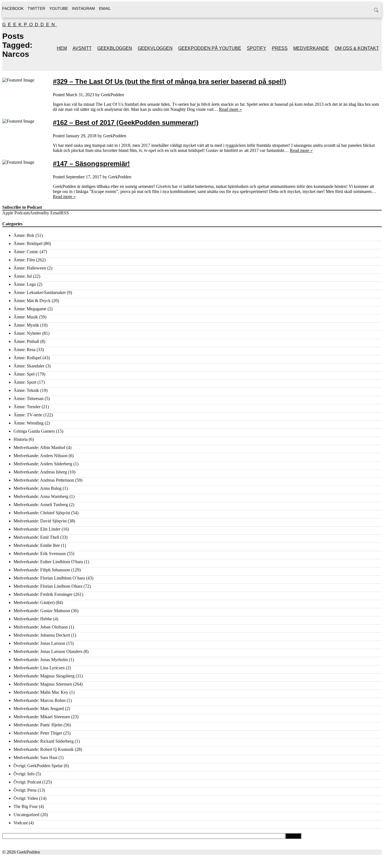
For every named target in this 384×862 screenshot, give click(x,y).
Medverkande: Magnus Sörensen (42, 684)
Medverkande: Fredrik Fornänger (43, 594)
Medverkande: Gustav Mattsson (41, 610)
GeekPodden (29, 24)
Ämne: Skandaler (28, 365)
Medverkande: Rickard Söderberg (43, 741)
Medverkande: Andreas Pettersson (43, 480)
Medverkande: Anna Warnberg (40, 496)
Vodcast (20, 822)
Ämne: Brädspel (27, 243)
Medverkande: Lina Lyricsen (39, 667)
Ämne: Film (24, 259)
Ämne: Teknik (26, 390)
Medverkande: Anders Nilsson (40, 455)
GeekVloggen (155, 48)
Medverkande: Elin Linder (36, 529)
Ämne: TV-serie (27, 414)
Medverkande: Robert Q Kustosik (43, 749)
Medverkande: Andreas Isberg (40, 472)
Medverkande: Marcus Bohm (39, 700)
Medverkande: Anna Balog (37, 488)
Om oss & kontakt (357, 48)
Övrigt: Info (24, 773)
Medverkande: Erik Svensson (39, 553)
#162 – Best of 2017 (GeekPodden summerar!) (125, 122)
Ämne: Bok (23, 235)
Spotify (256, 48)
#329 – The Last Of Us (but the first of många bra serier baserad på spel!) (169, 81)
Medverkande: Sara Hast (35, 757)
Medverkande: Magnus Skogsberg (43, 676)
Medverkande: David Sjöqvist (40, 520)
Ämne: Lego (24, 284)
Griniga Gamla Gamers (34, 431)
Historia (20, 439)
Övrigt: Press (25, 790)
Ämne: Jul (22, 276)
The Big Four (25, 806)
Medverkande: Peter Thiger (37, 733)
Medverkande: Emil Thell (36, 537)
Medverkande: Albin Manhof (39, 447)
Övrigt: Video (25, 798)
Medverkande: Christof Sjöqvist (41, 512)
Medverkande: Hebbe (32, 618)
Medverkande (311, 48)
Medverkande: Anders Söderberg (42, 463)
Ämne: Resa (24, 349)
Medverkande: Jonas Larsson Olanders (47, 651)
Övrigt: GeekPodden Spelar (38, 765)
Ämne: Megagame (29, 308)
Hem (62, 48)
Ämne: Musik (25, 317)
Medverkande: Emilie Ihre (36, 545)
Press (280, 48)
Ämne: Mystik (26, 325)
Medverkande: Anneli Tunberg (40, 504)
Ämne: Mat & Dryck (32, 300)
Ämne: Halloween (29, 268)
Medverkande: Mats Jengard (38, 708)
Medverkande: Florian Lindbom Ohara (47, 586)
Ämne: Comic (26, 251)
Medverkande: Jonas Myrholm (40, 659)
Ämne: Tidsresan (28, 398)
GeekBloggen (114, 48)
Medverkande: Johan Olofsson (40, 627)
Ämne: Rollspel (27, 357)
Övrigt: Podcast (27, 782)
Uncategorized (26, 814)
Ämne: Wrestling (28, 423)
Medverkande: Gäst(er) (34, 602)
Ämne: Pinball (26, 341)
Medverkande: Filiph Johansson (41, 569)
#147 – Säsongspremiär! (91, 163)
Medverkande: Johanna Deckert (41, 635)
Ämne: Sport (24, 382)
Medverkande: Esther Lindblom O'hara (48, 561)
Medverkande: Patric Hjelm (37, 724)
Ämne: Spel (24, 374)
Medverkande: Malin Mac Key (40, 692)
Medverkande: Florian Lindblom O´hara (49, 578)
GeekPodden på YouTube (209, 48)
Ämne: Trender (26, 406)
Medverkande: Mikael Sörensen (41, 716)
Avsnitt (82, 48)
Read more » (230, 109)
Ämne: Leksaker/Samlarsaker (39, 292)
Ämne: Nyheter (27, 333)
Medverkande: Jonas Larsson (39, 643)
